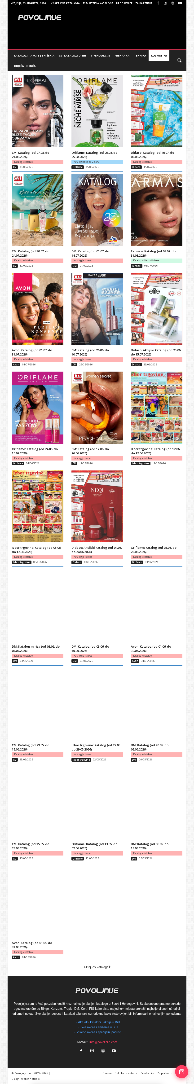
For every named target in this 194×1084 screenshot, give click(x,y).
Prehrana (122, 55)
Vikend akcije (100, 55)
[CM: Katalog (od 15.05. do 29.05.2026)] (37, 803)
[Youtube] (180, 3)
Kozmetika (159, 55)
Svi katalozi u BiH (72, 55)
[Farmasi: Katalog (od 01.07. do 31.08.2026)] (156, 210)
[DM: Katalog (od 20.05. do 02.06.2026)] (156, 704)
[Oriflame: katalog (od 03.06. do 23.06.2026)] (156, 506)
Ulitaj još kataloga (96, 967)
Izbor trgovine (140, 463)
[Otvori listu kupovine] (181, 1071)
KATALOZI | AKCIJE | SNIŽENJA (34, 55)
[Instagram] (165, 3)
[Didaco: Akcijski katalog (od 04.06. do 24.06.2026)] (97, 506)
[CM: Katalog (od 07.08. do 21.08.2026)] (37, 111)
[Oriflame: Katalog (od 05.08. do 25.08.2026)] (97, 111)
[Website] (173, 3)
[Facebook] (158, 3)
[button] (179, 61)
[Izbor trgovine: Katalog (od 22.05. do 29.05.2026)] (97, 704)
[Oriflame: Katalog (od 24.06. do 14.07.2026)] (37, 408)
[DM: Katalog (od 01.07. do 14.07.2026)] (97, 210)
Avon (16, 364)
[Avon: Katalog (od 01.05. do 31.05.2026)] (37, 901)
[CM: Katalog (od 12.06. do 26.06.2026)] (97, 408)
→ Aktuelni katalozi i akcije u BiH (97, 1022)
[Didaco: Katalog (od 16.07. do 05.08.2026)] (156, 111)
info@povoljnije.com (103, 1042)
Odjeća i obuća (25, 66)
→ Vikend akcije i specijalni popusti (97, 1032)
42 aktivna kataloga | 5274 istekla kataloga (82, 3)
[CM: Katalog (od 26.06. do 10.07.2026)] (97, 309)
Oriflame (78, 167)
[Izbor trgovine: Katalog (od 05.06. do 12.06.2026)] (37, 506)
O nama (107, 1073)
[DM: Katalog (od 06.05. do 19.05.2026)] (156, 803)
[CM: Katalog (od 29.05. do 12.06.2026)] (37, 704)
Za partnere (143, 3)
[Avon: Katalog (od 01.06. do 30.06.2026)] (156, 605)
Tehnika (140, 55)
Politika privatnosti (126, 1073)
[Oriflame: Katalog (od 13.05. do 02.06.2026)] (97, 803)
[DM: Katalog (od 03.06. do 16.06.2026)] (97, 605)
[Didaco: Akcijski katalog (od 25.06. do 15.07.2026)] (156, 309)
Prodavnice (124, 3)
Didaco (136, 167)
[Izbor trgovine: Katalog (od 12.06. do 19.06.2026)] (156, 408)
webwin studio (30, 1078)
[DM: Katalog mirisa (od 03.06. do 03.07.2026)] (37, 605)
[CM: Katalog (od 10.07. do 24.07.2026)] (37, 210)
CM (15, 167)
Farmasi (136, 266)
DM (75, 266)
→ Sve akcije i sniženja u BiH (97, 1027)
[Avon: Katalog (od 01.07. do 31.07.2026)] (37, 309)
